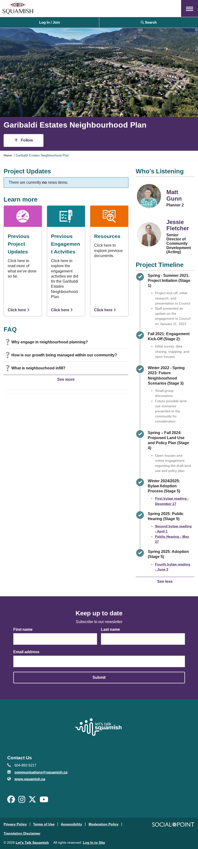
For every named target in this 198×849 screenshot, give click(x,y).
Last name (110, 629)
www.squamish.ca (29, 779)
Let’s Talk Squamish (32, 842)
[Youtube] (44, 801)
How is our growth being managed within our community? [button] (64, 355)
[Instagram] (21, 801)
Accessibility (71, 824)
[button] (189, 8)
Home (8, 155)
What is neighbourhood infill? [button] (38, 368)
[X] (32, 801)
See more (66, 379)
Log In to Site (94, 842)
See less (165, 581)
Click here (17, 310)
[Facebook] (11, 801)
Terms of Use (44, 824)
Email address (26, 652)
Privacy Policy (15, 824)
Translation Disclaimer (22, 833)
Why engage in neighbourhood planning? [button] (49, 342)
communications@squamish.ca (40, 772)
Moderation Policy (104, 824)
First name (23, 629)
